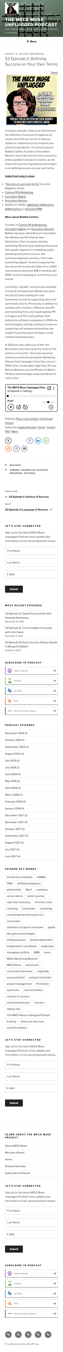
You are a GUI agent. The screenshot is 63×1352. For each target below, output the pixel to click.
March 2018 (12, 794)
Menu (33, 41)
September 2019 (15, 746)
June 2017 (11, 856)
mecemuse (37, 54)
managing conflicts (18, 952)
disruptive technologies (21, 933)
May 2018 (11, 781)
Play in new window (27, 418)
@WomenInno (13, 208)
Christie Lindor (43, 902)
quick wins (13, 990)
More (15, 431)
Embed (9, 423)
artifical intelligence (29, 883)
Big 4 (29, 889)
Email (41, 427)
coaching (12, 908)
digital (51, 927)
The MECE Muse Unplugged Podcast (31, 22)
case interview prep (18, 902)
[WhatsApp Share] (46, 440)
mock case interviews (20, 971)
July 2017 (10, 849)
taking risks (13, 1008)
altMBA (41, 877)
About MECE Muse (16, 1145)
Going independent (41, 939)
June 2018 (11, 774)
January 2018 (13, 808)
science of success (34, 470)
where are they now (32, 1021)
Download (46, 418)
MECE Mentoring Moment (22, 958)
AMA (10, 883)
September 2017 (15, 835)
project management (19, 983)
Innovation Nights (15, 196)
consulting (46, 908)
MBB (36, 952)
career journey (36, 896)
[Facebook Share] (30, 440)
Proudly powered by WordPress (22, 1343)
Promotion (42, 983)
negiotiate (43, 971)
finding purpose (16, 939)
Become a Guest (15, 1152)
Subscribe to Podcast (17, 1173)
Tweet (54, 72)
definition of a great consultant (25, 927)
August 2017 (12, 842)
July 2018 (10, 767)
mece (47, 952)
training (11, 1021)
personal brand (16, 977)
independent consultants (22, 946)
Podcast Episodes (15, 1166)
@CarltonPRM (33, 208)
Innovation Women (16, 200)
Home (8, 1159)
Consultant (28, 908)
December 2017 (14, 815)
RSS (7, 431)
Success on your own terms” (23, 184)
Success (15, 465)
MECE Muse (14, 964)
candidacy (42, 889)
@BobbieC (33, 204)
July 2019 (10, 760)
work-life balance (17, 1027)
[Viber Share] (16, 448)
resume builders (33, 990)
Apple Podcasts (27, 427)
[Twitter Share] (8, 440)
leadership (47, 946)
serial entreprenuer (18, 1002)
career (15, 470)
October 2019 (13, 740)
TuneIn (51, 427)
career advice (15, 896)
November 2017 (14, 822)
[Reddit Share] (8, 448)
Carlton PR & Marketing (19, 192)
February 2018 (13, 801)
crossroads (13, 921)
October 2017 (13, 829)
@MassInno (47, 204)
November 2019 (14, 733)
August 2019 (12, 753)
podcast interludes (40, 977)
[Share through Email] (24, 448)
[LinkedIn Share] (38, 440)
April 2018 (11, 787)
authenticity (14, 889)
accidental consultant (19, 877)
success (30, 473)
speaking (16, 473)
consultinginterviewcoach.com (25, 914)
